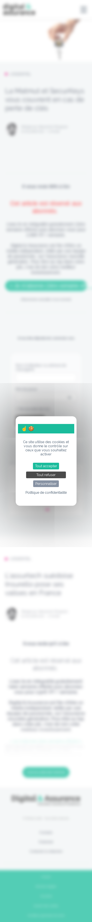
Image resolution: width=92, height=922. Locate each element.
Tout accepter (46, 466)
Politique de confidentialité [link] (46, 492)
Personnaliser (46, 484)
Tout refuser (46, 475)
